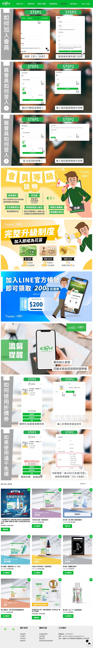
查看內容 (67, 526)
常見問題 (42, 636)
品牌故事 (23, 634)
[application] (24, 4)
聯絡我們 (23, 641)
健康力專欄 (42, 4)
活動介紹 (19, 4)
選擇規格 (5, 529)
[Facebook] (5, 629)
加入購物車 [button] (37, 526)
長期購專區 (53, 4)
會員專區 (63, 4)
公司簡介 (23, 636)
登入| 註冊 (86, 4)
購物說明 (42, 638)
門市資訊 (23, 638)
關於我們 (73, 4)
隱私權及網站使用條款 (46, 641)
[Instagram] (13, 629)
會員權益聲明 (43, 634)
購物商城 (31, 4)
